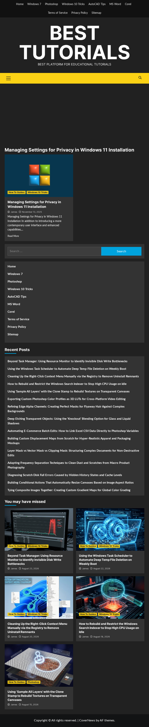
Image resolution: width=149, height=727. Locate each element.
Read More (13, 236)
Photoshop (51, 4)
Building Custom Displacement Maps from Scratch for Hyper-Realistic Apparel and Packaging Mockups (69, 441)
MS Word (115, 4)
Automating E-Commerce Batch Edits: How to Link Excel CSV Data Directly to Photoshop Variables (73, 431)
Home (19, 4)
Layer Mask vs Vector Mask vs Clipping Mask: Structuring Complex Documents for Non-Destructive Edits (73, 453)
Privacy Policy (79, 13)
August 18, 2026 (101, 636)
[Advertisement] (74, 113)
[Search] (140, 77)
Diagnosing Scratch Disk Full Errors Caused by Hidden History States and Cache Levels (65, 475)
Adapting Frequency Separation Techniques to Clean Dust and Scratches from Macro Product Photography (69, 465)
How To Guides (16, 192)
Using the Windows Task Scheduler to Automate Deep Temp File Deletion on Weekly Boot (67, 368)
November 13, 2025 (32, 212)
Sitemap (96, 13)
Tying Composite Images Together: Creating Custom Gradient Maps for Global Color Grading (69, 490)
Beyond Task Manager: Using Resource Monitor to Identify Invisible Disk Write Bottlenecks (67, 361)
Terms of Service (58, 13)
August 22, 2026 (101, 568)
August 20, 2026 (30, 636)
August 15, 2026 (30, 704)
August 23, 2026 (30, 568)
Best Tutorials (74, 42)
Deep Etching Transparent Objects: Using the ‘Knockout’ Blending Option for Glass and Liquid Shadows (69, 421)
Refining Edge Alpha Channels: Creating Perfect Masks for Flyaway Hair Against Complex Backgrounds (66, 409)
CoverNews (87, 720)
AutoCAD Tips (97, 4)
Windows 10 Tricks (73, 4)
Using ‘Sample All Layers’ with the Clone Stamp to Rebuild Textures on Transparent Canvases (69, 391)
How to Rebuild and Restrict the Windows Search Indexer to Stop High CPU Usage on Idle (67, 384)
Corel (128, 4)
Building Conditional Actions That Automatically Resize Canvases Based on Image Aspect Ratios (71, 482)
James (14, 212)
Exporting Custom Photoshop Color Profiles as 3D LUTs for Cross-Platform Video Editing (67, 399)
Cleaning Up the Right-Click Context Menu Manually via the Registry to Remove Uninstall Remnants (73, 376)
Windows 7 (34, 4)
